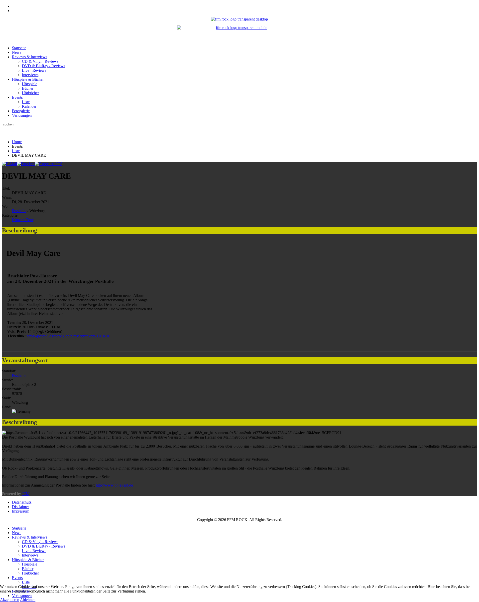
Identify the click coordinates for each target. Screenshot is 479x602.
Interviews (30, 75)
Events (17, 97)
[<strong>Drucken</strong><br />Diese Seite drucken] (26, 164)
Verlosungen (22, 115)
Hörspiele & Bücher (28, 79)
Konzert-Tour (22, 220)
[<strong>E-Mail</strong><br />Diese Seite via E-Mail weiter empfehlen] (9, 164)
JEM (25, 494)
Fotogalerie (21, 111)
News (16, 52)
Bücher (27, 88)
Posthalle (19, 211)
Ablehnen (27, 600)
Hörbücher (30, 93)
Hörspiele (29, 84)
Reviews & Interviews (29, 57)
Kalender (29, 106)
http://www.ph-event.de (114, 485)
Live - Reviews (34, 70)
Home (17, 142)
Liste (26, 102)
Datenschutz (21, 502)
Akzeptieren (9, 600)
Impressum (20, 511)
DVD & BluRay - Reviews (43, 66)
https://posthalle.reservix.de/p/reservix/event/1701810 (68, 336)
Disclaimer (20, 507)
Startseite (19, 48)
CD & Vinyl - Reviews (40, 61)
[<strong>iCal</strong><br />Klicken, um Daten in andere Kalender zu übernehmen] (48, 164)
